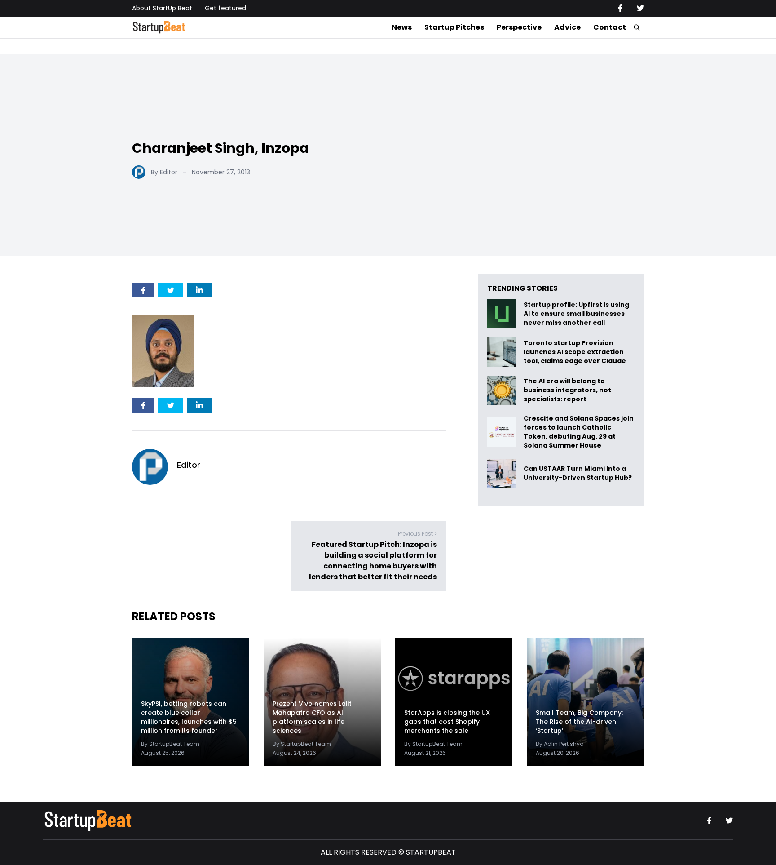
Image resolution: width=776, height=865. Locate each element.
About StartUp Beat (162, 8)
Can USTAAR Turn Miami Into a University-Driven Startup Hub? (578, 473)
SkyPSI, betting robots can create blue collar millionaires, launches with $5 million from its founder (189, 717)
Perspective (519, 27)
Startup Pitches (454, 27)
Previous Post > (417, 533)
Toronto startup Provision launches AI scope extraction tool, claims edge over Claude (575, 352)
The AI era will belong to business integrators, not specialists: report (567, 390)
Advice (567, 27)
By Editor (164, 172)
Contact (609, 27)
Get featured (225, 8)
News (402, 27)
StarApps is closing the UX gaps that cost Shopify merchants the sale (447, 721)
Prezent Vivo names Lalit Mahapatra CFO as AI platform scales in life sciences (312, 717)
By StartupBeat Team (170, 744)
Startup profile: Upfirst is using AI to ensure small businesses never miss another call (576, 314)
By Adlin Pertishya (560, 744)
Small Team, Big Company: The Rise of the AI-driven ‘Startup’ (579, 721)
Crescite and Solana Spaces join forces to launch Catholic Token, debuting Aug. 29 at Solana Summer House (579, 432)
